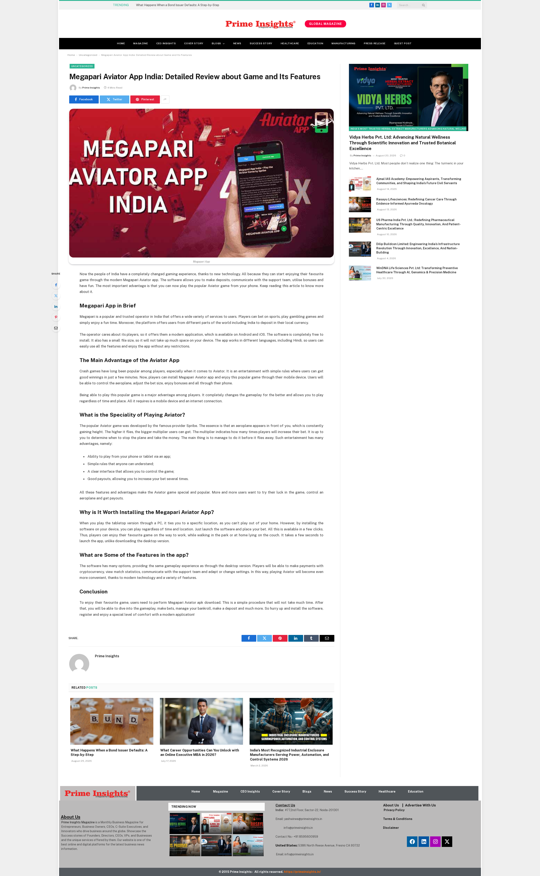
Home (121, 43)
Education (315, 43)
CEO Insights (166, 43)
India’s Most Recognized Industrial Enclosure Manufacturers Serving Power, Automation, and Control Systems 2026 (289, 755)
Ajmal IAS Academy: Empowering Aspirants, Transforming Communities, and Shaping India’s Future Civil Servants (418, 181)
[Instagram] (435, 841)
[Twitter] (56, 295)
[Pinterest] (56, 317)
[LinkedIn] (56, 306)
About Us (391, 805)
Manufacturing (343, 43)
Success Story (261, 43)
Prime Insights (91, 87)
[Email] (56, 328)
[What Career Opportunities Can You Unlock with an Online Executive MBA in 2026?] (201, 721)
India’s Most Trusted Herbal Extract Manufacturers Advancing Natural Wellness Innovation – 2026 (422, 128)
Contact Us (285, 805)
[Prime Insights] (205, 23)
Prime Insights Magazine (78, 822)
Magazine (140, 43)
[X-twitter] (447, 841)
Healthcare (290, 43)
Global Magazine (325, 23)
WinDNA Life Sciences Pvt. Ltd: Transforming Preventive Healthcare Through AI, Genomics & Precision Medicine (417, 270)
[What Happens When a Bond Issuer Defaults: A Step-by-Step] (111, 721)
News (237, 43)
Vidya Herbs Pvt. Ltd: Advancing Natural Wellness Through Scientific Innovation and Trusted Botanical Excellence (402, 143)
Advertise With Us (420, 805)
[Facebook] (56, 285)
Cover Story (193, 43)
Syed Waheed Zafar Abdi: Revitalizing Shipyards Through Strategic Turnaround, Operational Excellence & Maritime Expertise (183, 5)
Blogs (216, 43)
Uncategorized (88, 55)
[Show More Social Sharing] (165, 99)
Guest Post (403, 43)
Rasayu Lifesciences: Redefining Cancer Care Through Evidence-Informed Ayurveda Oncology (416, 201)
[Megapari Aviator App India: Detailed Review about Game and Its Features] (201, 183)
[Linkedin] (423, 841)
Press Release (375, 43)
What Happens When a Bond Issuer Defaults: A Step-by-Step (109, 752)
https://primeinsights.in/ (302, 871)
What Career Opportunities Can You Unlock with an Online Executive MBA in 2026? (199, 752)
